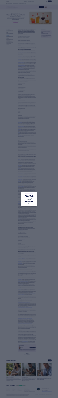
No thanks (29, 203)
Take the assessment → (29, 201)
